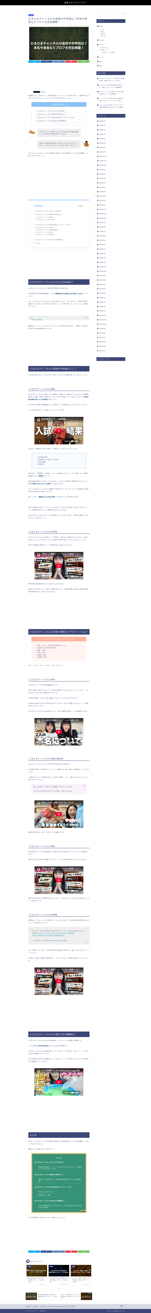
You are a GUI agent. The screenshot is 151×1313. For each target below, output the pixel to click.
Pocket (42, 92)
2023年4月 (102, 244)
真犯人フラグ (105, 50)
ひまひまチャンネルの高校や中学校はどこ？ (50, 214)
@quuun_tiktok (37, 319)
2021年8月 (102, 333)
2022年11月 (102, 266)
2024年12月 (102, 156)
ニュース (102, 57)
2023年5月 (102, 240)
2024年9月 (102, 169)
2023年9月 (102, 222)
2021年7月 (102, 337)
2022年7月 (102, 284)
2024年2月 (102, 200)
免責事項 (42, 1310)
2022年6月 (102, 289)
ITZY (102, 29)
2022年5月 (102, 293)
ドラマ (101, 44)
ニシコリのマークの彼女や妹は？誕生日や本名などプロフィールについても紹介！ (111, 99)
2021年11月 (102, 319)
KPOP (101, 26)
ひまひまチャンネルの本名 (45, 227)
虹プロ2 (103, 36)
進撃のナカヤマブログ (75, 2)
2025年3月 (102, 143)
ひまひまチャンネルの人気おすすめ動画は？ (50, 239)
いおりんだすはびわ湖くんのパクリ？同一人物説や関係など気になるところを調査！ (111, 106)
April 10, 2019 (62, 940)
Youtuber (31, 15)
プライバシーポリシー (32, 1310)
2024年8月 (102, 174)
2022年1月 (102, 311)
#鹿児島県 (71, 933)
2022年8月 (102, 280)
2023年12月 (102, 209)
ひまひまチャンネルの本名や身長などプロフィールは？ (53, 224)
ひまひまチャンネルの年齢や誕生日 (47, 230)
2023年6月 (102, 236)
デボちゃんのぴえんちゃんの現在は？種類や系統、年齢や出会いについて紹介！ (111, 79)
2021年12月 (102, 315)
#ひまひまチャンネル (41, 933)
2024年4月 (102, 191)
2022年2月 (102, 306)
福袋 (100, 61)
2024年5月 (102, 187)
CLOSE (80, 205)
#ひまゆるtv (51, 933)
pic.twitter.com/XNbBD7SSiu (55, 935)
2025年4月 (102, 138)
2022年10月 (102, 271)
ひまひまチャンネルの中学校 (45, 219)
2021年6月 (102, 342)
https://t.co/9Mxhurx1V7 (39, 935)
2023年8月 (102, 227)
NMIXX (103, 33)
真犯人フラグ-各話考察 (109, 52)
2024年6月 (102, 183)
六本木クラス (105, 47)
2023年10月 (102, 218)
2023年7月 (102, 231)
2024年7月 (102, 178)
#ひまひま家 (59, 933)
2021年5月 (102, 346)
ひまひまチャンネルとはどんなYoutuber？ (49, 211)
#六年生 (65, 933)
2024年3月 (102, 196)
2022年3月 (102, 302)
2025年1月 (102, 152)
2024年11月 (102, 161)
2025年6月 (102, 130)
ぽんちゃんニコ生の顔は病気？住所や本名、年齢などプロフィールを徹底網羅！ (111, 86)
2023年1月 (102, 258)
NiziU (102, 31)
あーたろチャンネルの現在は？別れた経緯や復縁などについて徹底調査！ (111, 93)
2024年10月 (102, 165)
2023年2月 (102, 253)
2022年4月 (102, 297)
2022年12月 (102, 262)
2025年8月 (102, 121)
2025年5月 (102, 134)
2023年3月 (102, 249)
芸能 (100, 66)
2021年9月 (102, 328)
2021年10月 (102, 324)
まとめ (38, 243)
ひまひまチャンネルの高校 (45, 217)
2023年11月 (102, 213)
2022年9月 (102, 275)
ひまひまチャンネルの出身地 (45, 234)
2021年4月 (102, 350)
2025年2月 (102, 147)
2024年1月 (102, 205)
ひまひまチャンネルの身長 (45, 232)
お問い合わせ (75, 7)
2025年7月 (102, 125)
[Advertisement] (58, 78)
